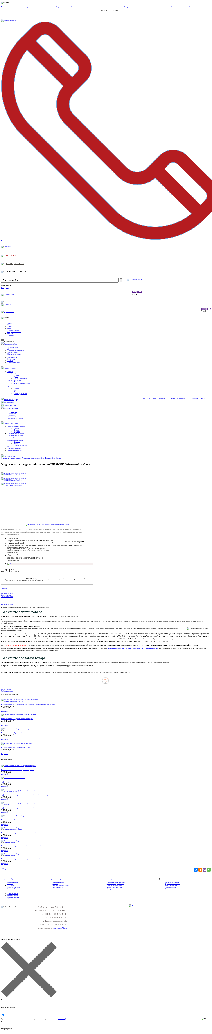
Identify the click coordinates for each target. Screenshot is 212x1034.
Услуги (58, 7)
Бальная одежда (9, 402)
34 (20, 558)
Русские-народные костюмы (116, 882)
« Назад (3, 869)
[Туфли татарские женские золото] (13, 778)
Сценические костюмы (11, 423)
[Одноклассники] (200, 870)
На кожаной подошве (20, 382)
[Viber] (204, 870)
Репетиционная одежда (11, 400)
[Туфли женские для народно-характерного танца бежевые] (19, 804)
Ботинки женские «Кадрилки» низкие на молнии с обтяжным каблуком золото (26, 833)
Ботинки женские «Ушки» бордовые (13, 820)
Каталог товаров (24, 7)
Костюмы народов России (15, 433)
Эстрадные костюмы (14, 448)
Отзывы (173, 7)
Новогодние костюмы (11, 408)
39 (33, 558)
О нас (73, 7)
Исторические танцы (14, 354)
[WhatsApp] (209, 870)
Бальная (55, 884)
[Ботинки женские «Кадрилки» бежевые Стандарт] (18, 714)
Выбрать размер (6, 1029)
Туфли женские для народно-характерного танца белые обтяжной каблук (25, 795)
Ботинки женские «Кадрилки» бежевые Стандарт (17, 719)
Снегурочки (12, 413)
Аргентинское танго (13, 362)
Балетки (10, 884)
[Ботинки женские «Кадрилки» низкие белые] (16, 743)
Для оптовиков (6, 595)
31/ (15, 558)
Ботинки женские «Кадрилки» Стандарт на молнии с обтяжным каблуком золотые (28, 704)
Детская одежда (58, 887)
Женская (10, 372)
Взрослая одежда (58, 882)
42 (40, 558)
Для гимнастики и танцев (61, 885)
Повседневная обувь (14, 380)
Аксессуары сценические (15, 437)
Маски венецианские (20, 445)
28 (8, 558)
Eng (7, 288)
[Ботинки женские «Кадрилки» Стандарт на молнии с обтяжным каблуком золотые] (19, 701)
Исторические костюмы (15, 447)
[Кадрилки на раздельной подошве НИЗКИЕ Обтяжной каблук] (47, 524)
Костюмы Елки (13, 417)
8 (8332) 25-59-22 (15, 263)
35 (24, 558)
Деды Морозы (12, 412)
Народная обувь (12, 347)
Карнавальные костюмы (15, 440)
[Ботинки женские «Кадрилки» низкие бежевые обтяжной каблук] (19, 842)
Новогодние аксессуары (15, 418)
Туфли (16, 377)
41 (39, 558)
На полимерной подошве (22, 383)
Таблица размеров (13, 560)
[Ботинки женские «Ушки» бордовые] (14, 816)
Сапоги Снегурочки (20, 378)
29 (10, 558)
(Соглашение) (61, 1019)
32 (17, 558)
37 (27, 558)
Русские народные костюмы (16, 426)
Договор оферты (12, 894)
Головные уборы (9, 456)
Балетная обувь (12, 352)
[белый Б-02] (9, 563)
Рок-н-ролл (11, 359)
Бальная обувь (12, 357)
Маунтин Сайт (60, 928)
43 (42, 558)
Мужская (10, 387)
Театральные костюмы (14, 450)
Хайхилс (10, 361)
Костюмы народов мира (15, 435)
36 (26, 558)
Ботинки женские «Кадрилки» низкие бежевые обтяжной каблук (22, 846)
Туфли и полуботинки (21, 392)
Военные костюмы (10, 405)
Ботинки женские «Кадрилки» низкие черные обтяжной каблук (22, 859)
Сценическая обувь (10, 368)
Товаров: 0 (137, 291)
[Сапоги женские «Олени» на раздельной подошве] (18, 766)
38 (31, 558)
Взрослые (17, 442)
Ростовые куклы (170, 887)
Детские (16, 430)
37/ (29, 558)
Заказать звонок (136, 279)
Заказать (4, 588)
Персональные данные (14, 899)
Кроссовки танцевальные (15, 350)
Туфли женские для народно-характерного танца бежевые (20, 808)
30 (11, 558)
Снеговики (11, 415)
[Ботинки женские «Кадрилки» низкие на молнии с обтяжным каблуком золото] (19, 829)
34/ (22, 558)
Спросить (13, 20)
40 (35, 558)
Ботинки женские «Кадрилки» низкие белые (15, 747)
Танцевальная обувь (10, 344)
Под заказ (4, 711)
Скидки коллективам (131, 7)
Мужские (17, 432)
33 (18, 558)
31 (13, 558)
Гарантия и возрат (13, 897)
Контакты (192, 7)
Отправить (4, 1022)
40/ (37, 558)
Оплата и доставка (89, 7)
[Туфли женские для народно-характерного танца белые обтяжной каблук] (19, 791)
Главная (3, 7)
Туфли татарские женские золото (12, 782)
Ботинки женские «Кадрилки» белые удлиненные (17, 733)
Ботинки (16, 375)
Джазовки (10, 349)
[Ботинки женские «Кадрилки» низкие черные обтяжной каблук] (19, 855)
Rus (2, 288)
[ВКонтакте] (196, 870)
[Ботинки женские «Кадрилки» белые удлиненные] (18, 729)
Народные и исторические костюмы (111, 879)
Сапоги (16, 373)
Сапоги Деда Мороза (20, 394)
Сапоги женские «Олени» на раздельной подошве (17, 770)
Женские (16, 428)
